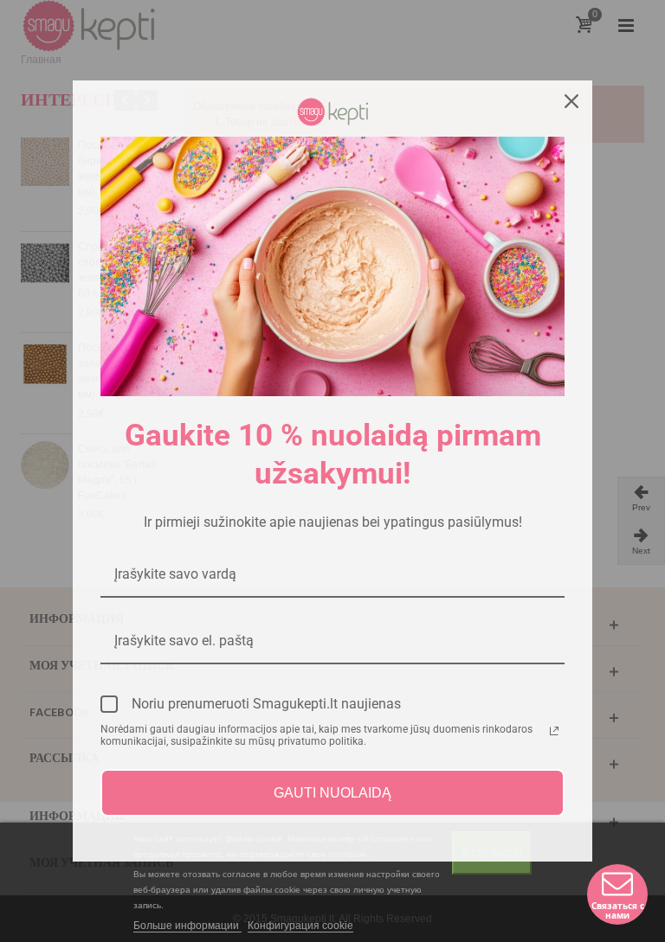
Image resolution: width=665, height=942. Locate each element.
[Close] (571, 101)
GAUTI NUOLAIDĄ (332, 792)
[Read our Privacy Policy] (554, 731)
